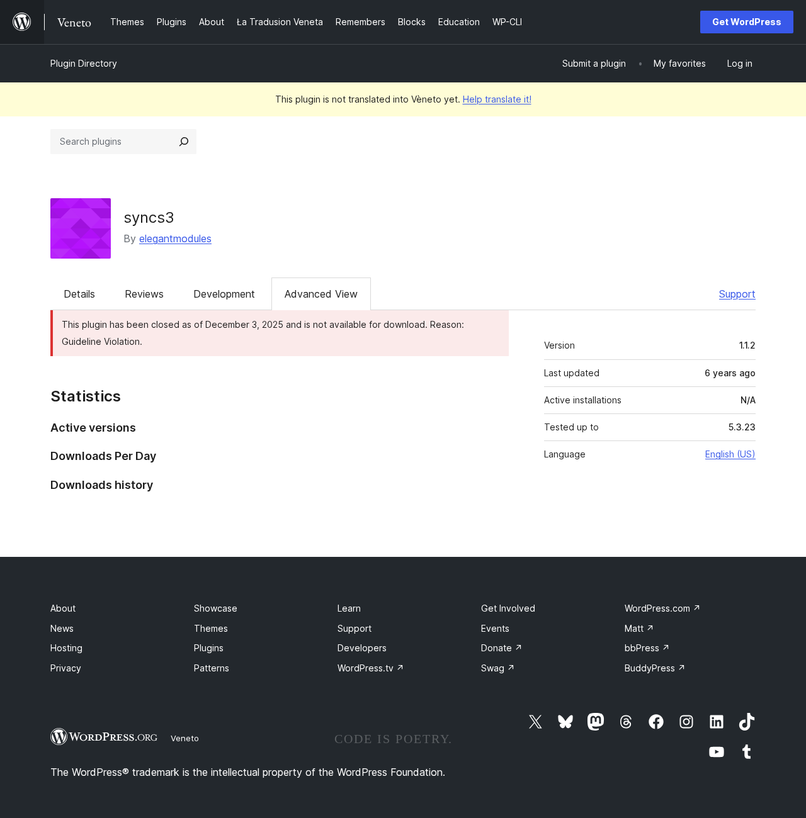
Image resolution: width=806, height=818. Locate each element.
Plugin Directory (83, 63)
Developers (362, 647)
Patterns (211, 668)
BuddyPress (655, 668)
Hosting (66, 647)
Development (224, 294)
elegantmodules (175, 238)
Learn (349, 608)
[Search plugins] (183, 141)
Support (737, 294)
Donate (502, 647)
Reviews (144, 294)
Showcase (215, 608)
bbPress (647, 647)
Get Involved (508, 608)
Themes (211, 628)
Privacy (65, 668)
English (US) (730, 454)
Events (495, 628)
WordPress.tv (371, 668)
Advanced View (321, 294)
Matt (639, 628)
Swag (498, 668)
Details (79, 294)
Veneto (185, 738)
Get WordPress (746, 21)
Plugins (209, 647)
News (62, 628)
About (63, 608)
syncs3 (148, 217)
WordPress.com (663, 608)
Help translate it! (497, 99)
